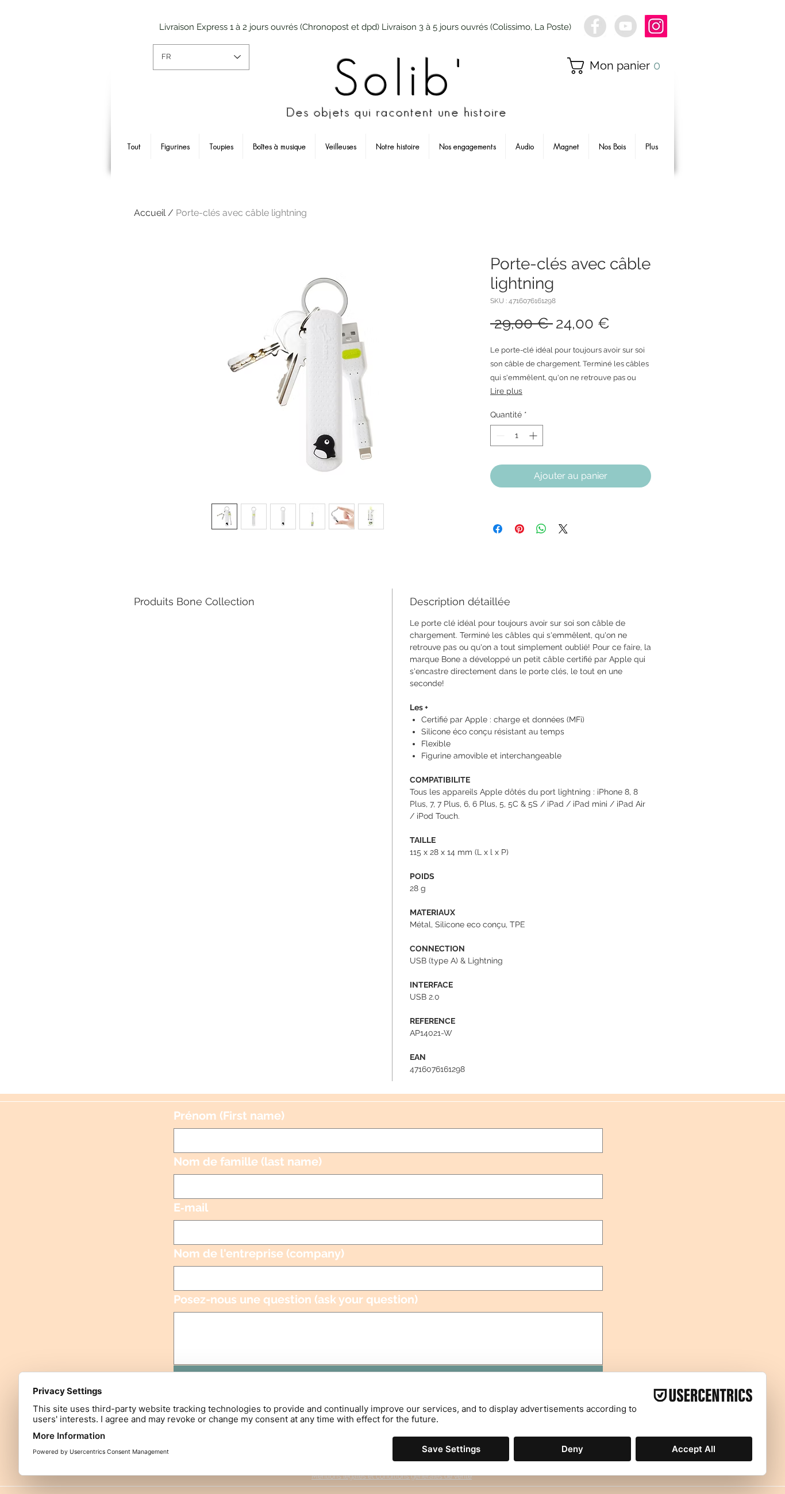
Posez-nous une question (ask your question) (296, 1299)
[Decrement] (499, 435)
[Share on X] (563, 529)
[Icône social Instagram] (656, 26)
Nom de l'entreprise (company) (259, 1253)
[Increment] (534, 435)
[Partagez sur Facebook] (498, 529)
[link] (618, 65)
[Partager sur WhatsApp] (541, 529)
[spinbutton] (516, 435)
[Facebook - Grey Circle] (595, 26)
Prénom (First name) (229, 1116)
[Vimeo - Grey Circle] (625, 26)
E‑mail (191, 1207)
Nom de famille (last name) (248, 1161)
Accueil (150, 212)
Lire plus (506, 391)
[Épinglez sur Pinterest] (519, 529)
